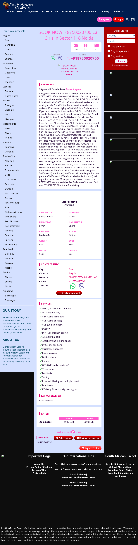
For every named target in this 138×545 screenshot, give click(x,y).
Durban (9, 188)
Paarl (7, 207)
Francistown (11, 68)
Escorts (21, 11)
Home (10, 11)
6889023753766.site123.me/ (83, 277)
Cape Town (10, 179)
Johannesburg (12, 202)
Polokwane (10, 216)
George (9, 198)
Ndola (8, 286)
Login (120, 19)
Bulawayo (10, 300)
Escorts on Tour (50, 11)
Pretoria (9, 230)
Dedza (8, 114)
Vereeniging (11, 244)
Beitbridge (10, 295)
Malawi (6, 100)
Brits (7, 174)
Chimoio (9, 133)
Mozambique (9, 123)
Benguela (10, 44)
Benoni (8, 165)
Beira (7, 128)
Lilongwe (9, 119)
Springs (9, 239)
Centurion (10, 184)
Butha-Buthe (11, 95)
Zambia (6, 272)
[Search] (127, 19)
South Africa (9, 156)
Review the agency (89, 438)
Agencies (33, 11)
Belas (69, 89)
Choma (8, 277)
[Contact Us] (132, 19)
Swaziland (8, 249)
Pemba (8, 137)
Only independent (119, 51)
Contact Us (119, 11)
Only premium (117, 46)
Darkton (9, 258)
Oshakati (9, 151)
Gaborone (10, 72)
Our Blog (104, 11)
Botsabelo (10, 91)
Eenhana (9, 146)
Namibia (7, 142)
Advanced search (122, 65)
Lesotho (7, 86)
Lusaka (8, 281)
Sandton (9, 235)
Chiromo (9, 109)
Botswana (8, 63)
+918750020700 (85, 58)
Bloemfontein (12, 170)
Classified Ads (88, 11)
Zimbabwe (8, 290)
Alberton (9, 160)
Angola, (77, 89)
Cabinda (9, 54)
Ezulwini (9, 263)
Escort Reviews (70, 11)
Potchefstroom (12, 225)
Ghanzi (8, 77)
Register (106, 19)
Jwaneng (9, 81)
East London (11, 193)
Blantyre (9, 105)
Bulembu (9, 253)
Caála (8, 49)
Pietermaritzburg (14, 212)
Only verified (116, 56)
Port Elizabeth (12, 221)
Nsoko (8, 267)
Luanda (9, 58)
